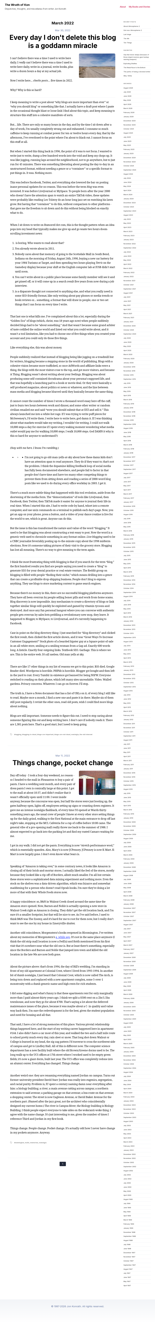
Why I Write (128, 76)
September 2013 (130, 637)
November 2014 (129, 584)
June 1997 (127, 1277)
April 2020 (127, 350)
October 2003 (129, 1113)
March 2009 (128, 855)
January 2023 (129, 240)
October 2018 (129, 420)
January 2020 (129, 363)
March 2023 (128, 231)
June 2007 (127, 933)
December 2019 (129, 367)
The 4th (126, 38)
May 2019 (127, 391)
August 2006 (128, 974)
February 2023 (129, 236)
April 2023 (127, 227)
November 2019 (129, 371)
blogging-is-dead (29, 734)
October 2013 (129, 633)
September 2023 (130, 211)
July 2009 (127, 842)
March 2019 (128, 400)
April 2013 (127, 658)
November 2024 (130, 162)
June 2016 (127, 523)
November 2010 (129, 777)
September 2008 (130, 871)
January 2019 (128, 408)
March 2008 (128, 896)
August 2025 (128, 133)
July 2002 (127, 1175)
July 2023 (127, 219)
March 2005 (128, 1043)
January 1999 (128, 1228)
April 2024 (127, 190)
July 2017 (127, 477)
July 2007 (127, 929)
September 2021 (130, 289)
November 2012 (129, 678)
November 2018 (129, 416)
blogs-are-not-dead (62, 734)
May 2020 (127, 346)
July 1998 (127, 1244)
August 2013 (128, 641)
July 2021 (127, 297)
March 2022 (128, 268)
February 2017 (129, 498)
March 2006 (128, 994)
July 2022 (127, 252)
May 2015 (127, 564)
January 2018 (128, 453)
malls (27, 1143)
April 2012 (127, 707)
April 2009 (127, 851)
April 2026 (127, 104)
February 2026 (129, 112)
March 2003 (128, 1142)
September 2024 (130, 170)
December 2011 (129, 724)
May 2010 (127, 801)
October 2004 (129, 1064)
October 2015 (129, 551)
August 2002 (128, 1171)
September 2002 (130, 1166)
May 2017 (127, 486)
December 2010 (129, 773)
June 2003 (127, 1130)
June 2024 (127, 182)
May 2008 (127, 888)
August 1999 (128, 1199)
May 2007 (127, 937)
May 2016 (127, 527)
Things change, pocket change (62, 763)
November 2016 (129, 506)
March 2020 (128, 354)
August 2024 (128, 174)
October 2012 (129, 683)
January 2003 (129, 1150)
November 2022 (130, 244)
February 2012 (129, 715)
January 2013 (128, 670)
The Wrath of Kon (17, 4)
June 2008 (127, 883)
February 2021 (129, 317)
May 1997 (127, 1281)
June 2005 (127, 1031)
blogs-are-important (45, 734)
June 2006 (127, 982)
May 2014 (127, 609)
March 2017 (128, 494)
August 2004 (128, 1072)
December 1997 (129, 1253)
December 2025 (130, 121)
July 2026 (127, 92)
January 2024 (129, 199)
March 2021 (128, 313)
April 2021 (127, 309)
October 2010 (129, 781)
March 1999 (128, 1220)
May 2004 (127, 1084)
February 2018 (129, 449)
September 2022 (130, 248)
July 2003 (127, 1125)
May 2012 (127, 703)
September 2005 (130, 1019)
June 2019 (127, 387)
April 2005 (127, 1039)
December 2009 (130, 822)
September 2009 (130, 834)
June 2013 (127, 650)
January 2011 (128, 769)
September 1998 (130, 1236)
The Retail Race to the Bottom (134, 67)
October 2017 (129, 465)
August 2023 (128, 215)
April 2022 (127, 264)
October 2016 (129, 510)
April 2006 (127, 990)
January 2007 (129, 953)
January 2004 (129, 1101)
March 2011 (128, 760)
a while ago (63, 937)
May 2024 (127, 186)
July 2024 (127, 178)
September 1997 (130, 1265)
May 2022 (127, 260)
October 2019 (129, 375)
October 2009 (129, 830)
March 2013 (128, 662)
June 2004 (127, 1080)
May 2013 (127, 654)
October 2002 (129, 1162)
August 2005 (128, 1023)
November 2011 (129, 728)
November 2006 (130, 961)
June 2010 (127, 797)
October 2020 (129, 330)
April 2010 (127, 806)
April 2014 (127, 613)
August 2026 (128, 88)
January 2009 (129, 863)
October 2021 (129, 285)
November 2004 (130, 1060)
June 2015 (127, 559)
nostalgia (75, 734)
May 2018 (127, 436)
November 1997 (129, 1257)
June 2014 (127, 605)
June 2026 (127, 96)
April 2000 (127, 1195)
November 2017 (129, 461)
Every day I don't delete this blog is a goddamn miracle (62, 41)
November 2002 (130, 1158)
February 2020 (129, 358)
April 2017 (127, 490)
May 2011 (127, 752)
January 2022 (129, 276)
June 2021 (127, 301)
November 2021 (129, 281)
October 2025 (129, 129)
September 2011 (129, 736)
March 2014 (128, 617)
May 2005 (127, 1035)
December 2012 (129, 674)
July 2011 (127, 744)
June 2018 (127, 432)
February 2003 (129, 1146)
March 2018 (128, 445)
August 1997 (128, 1269)
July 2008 (127, 879)
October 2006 (129, 966)
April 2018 (127, 441)
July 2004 (127, 1076)
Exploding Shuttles (130, 63)
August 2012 (128, 691)
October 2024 (129, 166)
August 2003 (128, 1121)
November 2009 (130, 826)
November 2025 (130, 125)
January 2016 (128, 539)
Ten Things (128, 43)
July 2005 (127, 1027)
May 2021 (127, 305)
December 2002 (130, 1154)
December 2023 (130, 203)
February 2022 (129, 272)
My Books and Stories (139, 6)
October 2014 (129, 588)
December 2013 (129, 625)
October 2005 (129, 1015)
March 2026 (128, 108)
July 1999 (127, 1203)
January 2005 (129, 1052)
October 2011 (128, 732)
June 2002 (127, 1179)
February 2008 (129, 900)
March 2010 (128, 810)
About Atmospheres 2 (132, 26)
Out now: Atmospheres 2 (133, 30)
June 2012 (127, 699)
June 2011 (127, 748)
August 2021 (128, 293)
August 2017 (128, 473)
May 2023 (127, 223)
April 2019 (127, 395)
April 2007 (127, 941)
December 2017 (129, 457)
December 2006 (130, 957)
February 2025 (129, 149)
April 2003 (127, 1138)
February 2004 (129, 1097)
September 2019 (130, 379)
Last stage (127, 34)
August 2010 (128, 789)
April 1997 (127, 1285)
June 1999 (127, 1208)
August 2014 (128, 596)
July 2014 (127, 600)
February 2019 (129, 404)
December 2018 (129, 412)
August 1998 (128, 1240)
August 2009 (128, 838)
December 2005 (130, 1007)
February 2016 (129, 535)
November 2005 (130, 1011)
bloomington (19, 1143)
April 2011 (127, 756)
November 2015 (129, 547)
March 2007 (128, 945)
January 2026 (129, 117)
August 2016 (128, 514)
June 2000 (127, 1187)
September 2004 (130, 1068)
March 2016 (128, 531)
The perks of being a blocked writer (137, 72)
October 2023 (129, 207)
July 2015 (127, 555)
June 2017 (127, 482)
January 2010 (128, 818)
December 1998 (129, 1232)
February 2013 (129, 666)
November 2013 (129, 629)
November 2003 (130, 1109)
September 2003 (130, 1117)
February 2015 (129, 576)
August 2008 (128, 875)
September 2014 (130, 592)
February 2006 (129, 998)
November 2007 (130, 912)
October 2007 (129, 916)
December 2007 (130, 908)
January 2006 (129, 1002)
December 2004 (130, 1056)
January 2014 (128, 621)
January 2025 (129, 153)
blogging (17, 734)
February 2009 (129, 859)
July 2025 (127, 137)
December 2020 (130, 326)
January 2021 (128, 322)
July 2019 (127, 383)
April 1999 (127, 1216)
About (123, 6)
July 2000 (127, 1183)
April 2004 (127, 1089)
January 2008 (129, 904)
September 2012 (130, 687)
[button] (97, 66)
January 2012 (128, 719)
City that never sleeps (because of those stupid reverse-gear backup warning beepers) (136, 57)
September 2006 (130, 970)
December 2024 (130, 158)
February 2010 (129, 814)
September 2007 (130, 920)
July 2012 (127, 695)
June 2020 (127, 342)
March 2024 (128, 194)
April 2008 (127, 892)
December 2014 (129, 580)
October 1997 (129, 1261)
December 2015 (129, 543)
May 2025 (127, 145)
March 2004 (128, 1093)
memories (34, 1143)
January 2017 (128, 502)
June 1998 (127, 1249)
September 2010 (130, 785)
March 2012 (128, 711)
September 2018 (130, 424)
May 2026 (127, 100)
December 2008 (130, 867)
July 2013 (127, 646)
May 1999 (127, 1212)
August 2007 (128, 925)
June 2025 (127, 141)
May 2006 (127, 986)
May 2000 (127, 1191)
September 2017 (130, 469)
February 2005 (129, 1047)
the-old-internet (86, 734)
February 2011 (129, 764)
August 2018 (128, 428)
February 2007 (129, 949)
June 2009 (127, 847)
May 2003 (127, 1134)
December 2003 (130, 1105)
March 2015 (128, 572)
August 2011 (128, 740)
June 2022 (127, 256)
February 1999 (129, 1224)
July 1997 (127, 1273)
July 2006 (127, 978)
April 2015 (127, 568)
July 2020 (127, 338)
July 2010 (127, 793)
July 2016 (127, 519)
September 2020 (130, 334)
